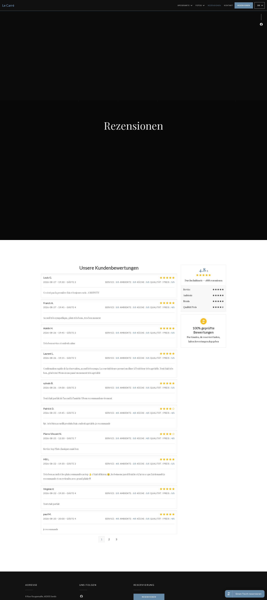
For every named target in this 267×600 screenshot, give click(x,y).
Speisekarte (184, 5)
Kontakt (228, 5)
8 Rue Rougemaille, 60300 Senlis (40, 596)
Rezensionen (214, 5)
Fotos (199, 5)
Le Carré (8, 5)
